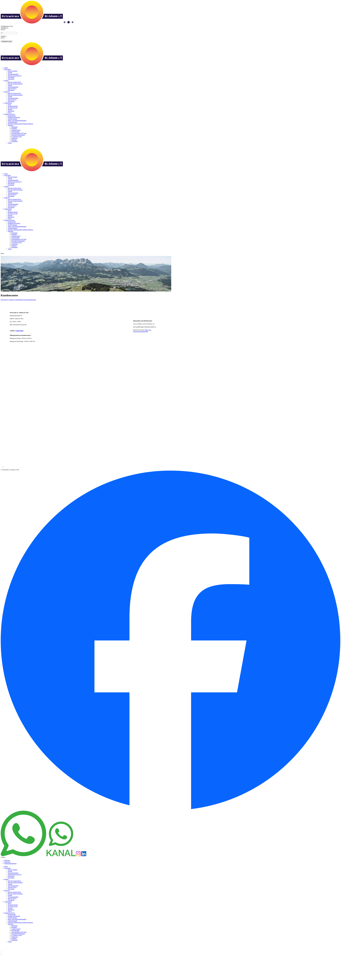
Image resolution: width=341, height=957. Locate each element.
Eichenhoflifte (15, 131)
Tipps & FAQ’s (12, 88)
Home (6, 67)
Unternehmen (8, 103)
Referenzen (11, 111)
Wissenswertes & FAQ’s (14, 75)
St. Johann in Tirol (16, 136)
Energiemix (11, 79)
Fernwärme (7, 69)
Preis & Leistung (12, 71)
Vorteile (10, 72)
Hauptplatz (14, 127)
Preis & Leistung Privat (14, 82)
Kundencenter (12, 115)
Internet (6, 80)
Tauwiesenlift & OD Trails (18, 133)
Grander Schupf (15, 130)
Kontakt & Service (9, 114)
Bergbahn (14, 128)
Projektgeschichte (13, 106)
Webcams (10, 125)
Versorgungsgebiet (13, 74)
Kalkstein (14, 139)
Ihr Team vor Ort (12, 107)
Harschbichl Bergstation (18, 135)
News (9, 104)
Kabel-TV (7, 91)
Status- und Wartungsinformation (17, 120)
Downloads (11, 77)
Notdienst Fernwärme (14, 117)
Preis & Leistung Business (15, 83)
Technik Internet (12, 119)
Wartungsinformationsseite (140, 331)
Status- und (148, 330)
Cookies (3, 857)
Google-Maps (19, 330)
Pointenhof (14, 141)
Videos (10, 143)
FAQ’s (10, 112)
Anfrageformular (12, 122)
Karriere (10, 109)
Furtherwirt (14, 138)
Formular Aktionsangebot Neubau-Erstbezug (20, 123)
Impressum (7, 862)
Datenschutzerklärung (10, 863)
